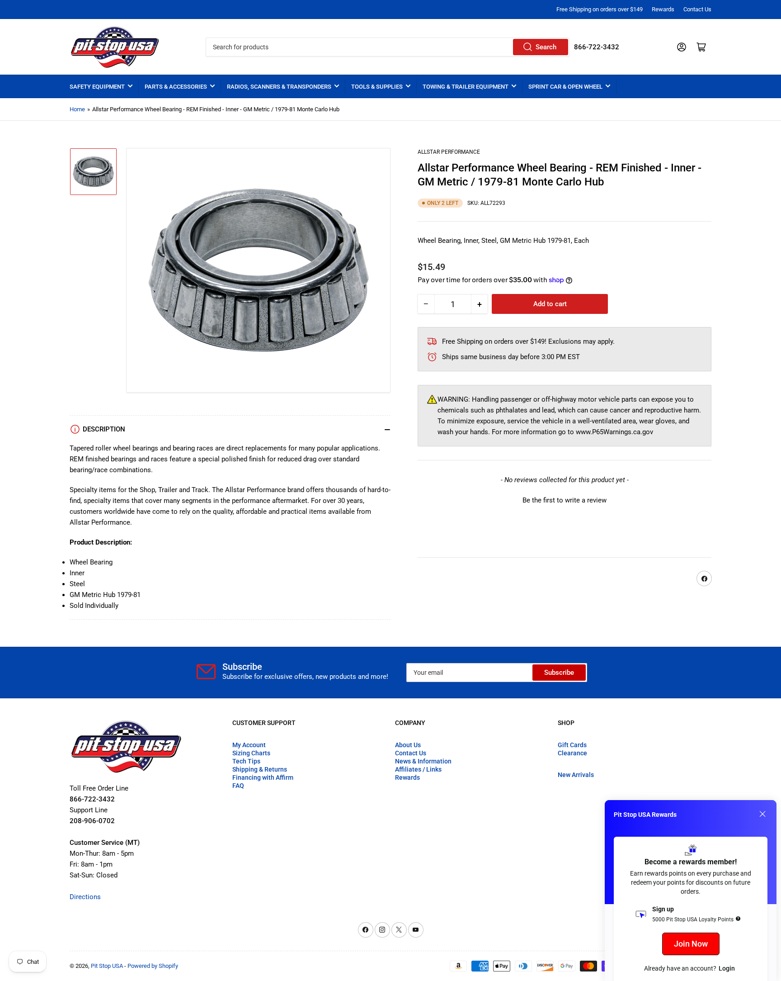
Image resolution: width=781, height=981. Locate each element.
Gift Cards (572, 745)
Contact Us (697, 9)
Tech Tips (246, 761)
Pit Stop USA (107, 965)
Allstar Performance (449, 152)
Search (546, 47)
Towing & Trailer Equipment (465, 86)
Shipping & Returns (259, 769)
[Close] (762, 814)
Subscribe (559, 672)
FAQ (238, 785)
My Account (249, 745)
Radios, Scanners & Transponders (279, 86)
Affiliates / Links (418, 769)
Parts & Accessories (176, 86)
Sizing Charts (251, 753)
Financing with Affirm (262, 777)
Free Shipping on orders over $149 (599, 9)
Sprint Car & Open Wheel (565, 86)
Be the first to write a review (564, 501)
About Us (408, 745)
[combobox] (387, 47)
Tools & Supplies (377, 86)
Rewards (663, 9)
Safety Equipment (97, 86)
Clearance (572, 753)
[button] (564, 500)
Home (77, 109)
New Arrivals (576, 774)
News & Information (423, 761)
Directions (85, 897)
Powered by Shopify (152, 965)
